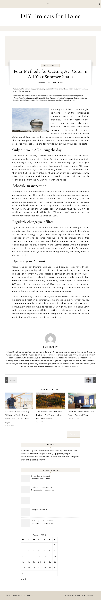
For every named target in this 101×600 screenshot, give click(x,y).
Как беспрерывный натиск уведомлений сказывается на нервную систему (42, 522)
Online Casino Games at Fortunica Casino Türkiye (40, 477)
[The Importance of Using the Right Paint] (10, 380)
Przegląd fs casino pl (39, 510)
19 (34, 562)
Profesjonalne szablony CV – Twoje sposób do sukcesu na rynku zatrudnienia (42, 488)
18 (29, 562)
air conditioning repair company (47, 277)
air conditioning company (63, 202)
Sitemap (92, 595)
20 (39, 562)
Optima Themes (26, 595)
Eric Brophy (59, 82)
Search (73, 434)
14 (45, 556)
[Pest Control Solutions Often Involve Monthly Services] (90, 380)
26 (34, 567)
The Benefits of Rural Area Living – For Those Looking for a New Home (49, 415)
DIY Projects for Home (50, 16)
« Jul (23, 579)
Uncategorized (50, 65)
